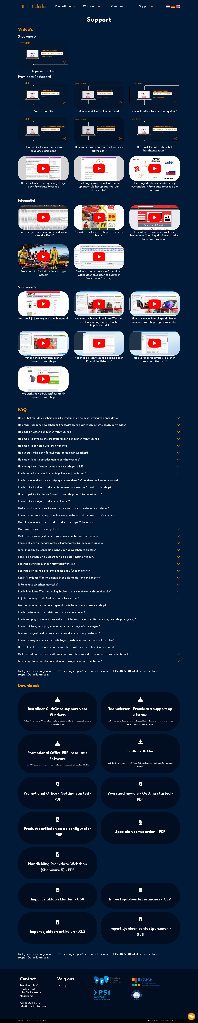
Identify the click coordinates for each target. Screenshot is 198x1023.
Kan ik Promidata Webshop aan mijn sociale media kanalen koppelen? (59, 578)
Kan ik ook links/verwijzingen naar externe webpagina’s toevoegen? (59, 626)
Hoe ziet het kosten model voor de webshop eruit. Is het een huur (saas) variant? (66, 647)
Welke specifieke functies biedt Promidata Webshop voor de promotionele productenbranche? (74, 654)
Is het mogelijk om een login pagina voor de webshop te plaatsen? (58, 550)
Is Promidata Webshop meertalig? (38, 584)
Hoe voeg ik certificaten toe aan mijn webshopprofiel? (50, 466)
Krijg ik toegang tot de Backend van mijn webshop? (49, 598)
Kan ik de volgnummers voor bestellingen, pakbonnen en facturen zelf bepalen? (66, 640)
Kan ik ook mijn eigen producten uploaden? (44, 501)
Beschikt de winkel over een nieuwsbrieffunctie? (46, 564)
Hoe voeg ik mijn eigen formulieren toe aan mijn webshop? (53, 453)
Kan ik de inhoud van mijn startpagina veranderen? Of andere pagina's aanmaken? (68, 480)
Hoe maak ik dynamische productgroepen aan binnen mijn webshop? (59, 439)
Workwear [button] (91, 6)
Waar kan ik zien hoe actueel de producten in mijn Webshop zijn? (56, 522)
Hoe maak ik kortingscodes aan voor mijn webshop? (49, 459)
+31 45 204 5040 (120, 671)
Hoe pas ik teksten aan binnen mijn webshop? (45, 432)
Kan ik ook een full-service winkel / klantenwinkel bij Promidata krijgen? (60, 543)
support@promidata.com (33, 674)
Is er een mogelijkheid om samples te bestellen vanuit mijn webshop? (59, 633)
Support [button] (146, 6)
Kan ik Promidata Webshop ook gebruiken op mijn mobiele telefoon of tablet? (64, 591)
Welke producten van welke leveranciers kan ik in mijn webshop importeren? (63, 508)
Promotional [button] (65, 6)
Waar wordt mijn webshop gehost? (39, 529)
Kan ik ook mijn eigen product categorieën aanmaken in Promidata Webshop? (64, 487)
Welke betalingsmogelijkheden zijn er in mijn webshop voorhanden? (58, 536)
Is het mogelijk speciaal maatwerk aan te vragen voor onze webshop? (60, 661)
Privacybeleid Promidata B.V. (160, 1021)
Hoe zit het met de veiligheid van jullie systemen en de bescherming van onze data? (68, 418)
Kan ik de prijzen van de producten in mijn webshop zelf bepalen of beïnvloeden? (66, 515)
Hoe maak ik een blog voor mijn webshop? (43, 446)
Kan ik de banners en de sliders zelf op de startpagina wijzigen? (56, 557)
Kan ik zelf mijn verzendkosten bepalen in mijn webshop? (52, 473)
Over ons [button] (119, 6)
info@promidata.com (33, 1006)
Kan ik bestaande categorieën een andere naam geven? (51, 612)
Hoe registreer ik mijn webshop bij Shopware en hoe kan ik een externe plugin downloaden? (73, 425)
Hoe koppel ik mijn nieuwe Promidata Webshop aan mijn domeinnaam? (60, 494)
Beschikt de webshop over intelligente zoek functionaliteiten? (54, 571)
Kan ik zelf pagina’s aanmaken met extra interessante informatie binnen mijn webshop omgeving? (77, 619)
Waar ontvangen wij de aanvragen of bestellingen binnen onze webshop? (62, 605)
